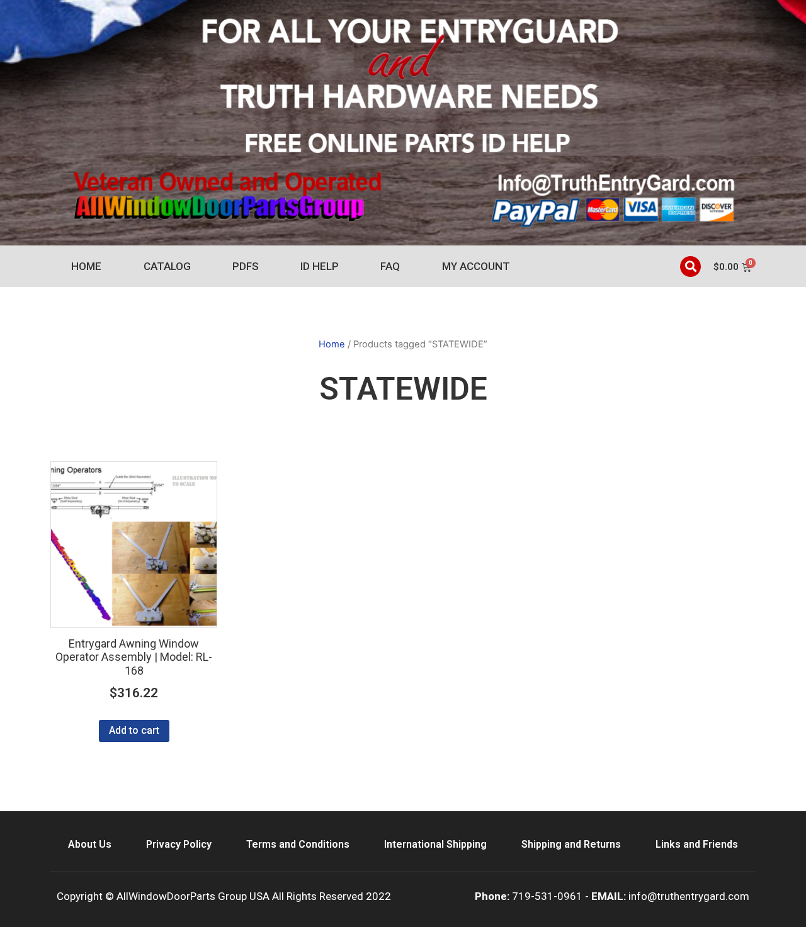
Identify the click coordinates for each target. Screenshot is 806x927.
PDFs (245, 266)
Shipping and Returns (571, 844)
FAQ (390, 266)
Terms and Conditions (297, 844)
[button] (690, 266)
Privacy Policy (179, 844)
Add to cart (134, 730)
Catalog (167, 266)
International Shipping (435, 844)
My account (476, 266)
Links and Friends (697, 844)
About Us (89, 844)
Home (86, 266)
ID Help (319, 266)
